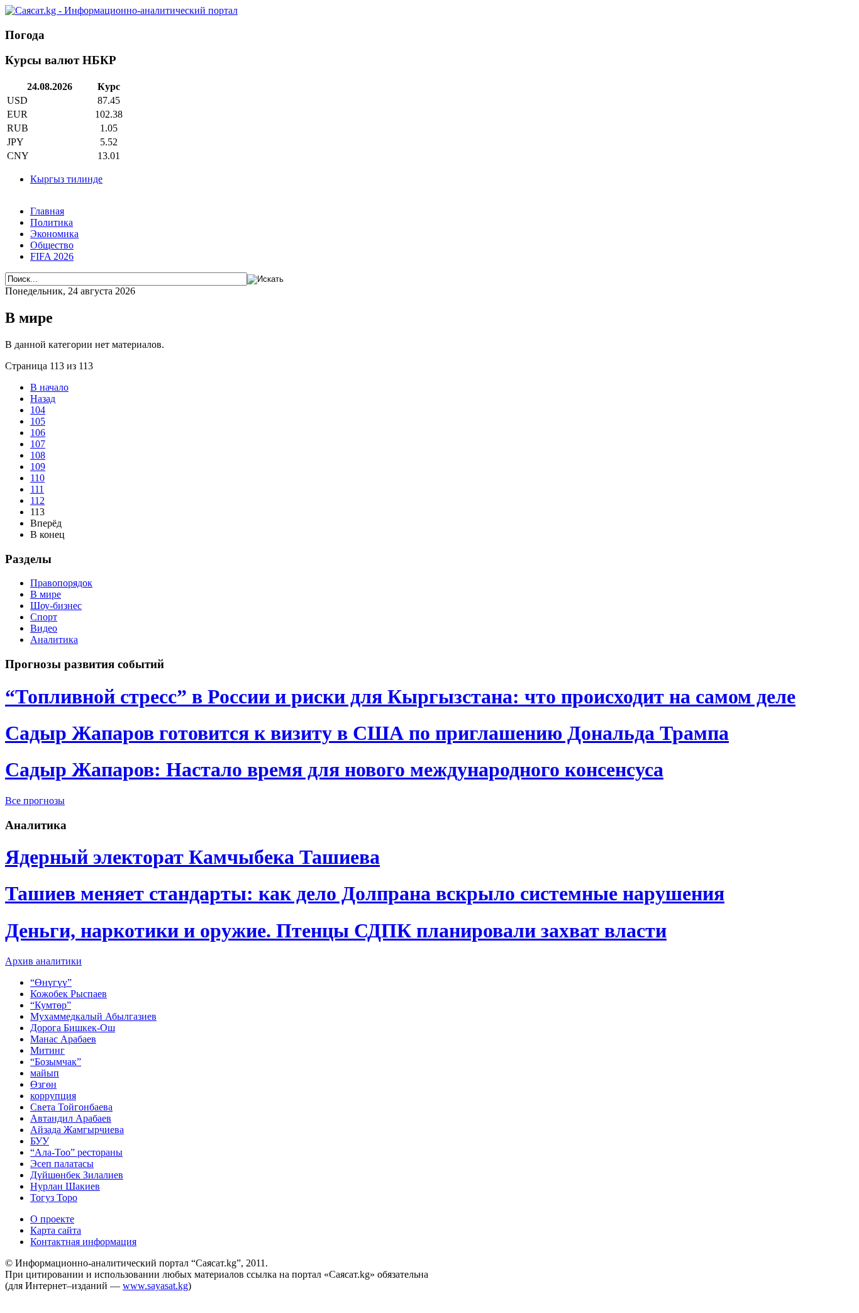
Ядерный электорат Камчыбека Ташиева (192, 857)
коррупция (53, 1095)
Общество (52, 245)
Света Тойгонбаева (71, 1107)
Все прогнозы (35, 800)
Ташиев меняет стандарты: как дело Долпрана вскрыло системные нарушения (364, 893)
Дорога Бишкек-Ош (72, 1027)
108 (37, 455)
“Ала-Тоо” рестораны (76, 1152)
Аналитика (54, 639)
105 (37, 421)
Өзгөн (43, 1084)
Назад (42, 398)
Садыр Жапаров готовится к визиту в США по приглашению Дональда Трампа (367, 733)
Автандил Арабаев (70, 1118)
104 (37, 410)
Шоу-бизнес (56, 605)
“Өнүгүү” (51, 982)
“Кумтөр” (50, 1005)
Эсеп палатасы (62, 1163)
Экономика (54, 233)
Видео (43, 628)
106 (37, 432)
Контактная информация (83, 1241)
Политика (51, 222)
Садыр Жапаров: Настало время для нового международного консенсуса (334, 769)
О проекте (52, 1219)
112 (37, 500)
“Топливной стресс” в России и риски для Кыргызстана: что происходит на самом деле (400, 696)
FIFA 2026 (52, 256)
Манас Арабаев (63, 1039)
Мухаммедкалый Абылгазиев (93, 1016)
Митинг (47, 1050)
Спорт (43, 617)
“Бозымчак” (55, 1061)
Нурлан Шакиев (65, 1186)
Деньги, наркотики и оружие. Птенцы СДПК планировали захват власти (336, 930)
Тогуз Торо (53, 1197)
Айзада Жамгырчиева (77, 1129)
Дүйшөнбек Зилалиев (76, 1175)
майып (44, 1073)
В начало (49, 387)
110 (37, 477)
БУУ (39, 1141)
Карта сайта (55, 1230)
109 (37, 466)
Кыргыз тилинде (66, 179)
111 (37, 489)
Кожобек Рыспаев (68, 993)
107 (37, 444)
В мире (45, 594)
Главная (47, 211)
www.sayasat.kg (155, 1285)
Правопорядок (61, 583)
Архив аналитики (43, 961)
